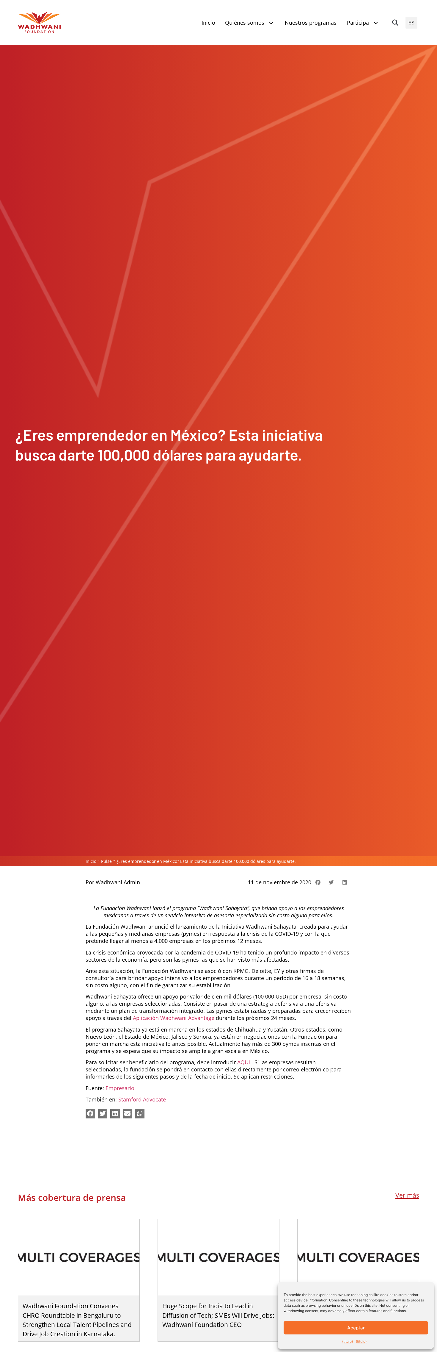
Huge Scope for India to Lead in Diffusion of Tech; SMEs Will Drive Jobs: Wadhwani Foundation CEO (218, 1315)
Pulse (106, 861)
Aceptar (356, 1328)
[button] (395, 22)
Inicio (91, 861)
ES (411, 23)
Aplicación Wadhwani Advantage (173, 1017)
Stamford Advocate (142, 1099)
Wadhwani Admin (118, 882)
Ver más (407, 1195)
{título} (347, 1341)
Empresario (120, 1088)
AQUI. (244, 1062)
